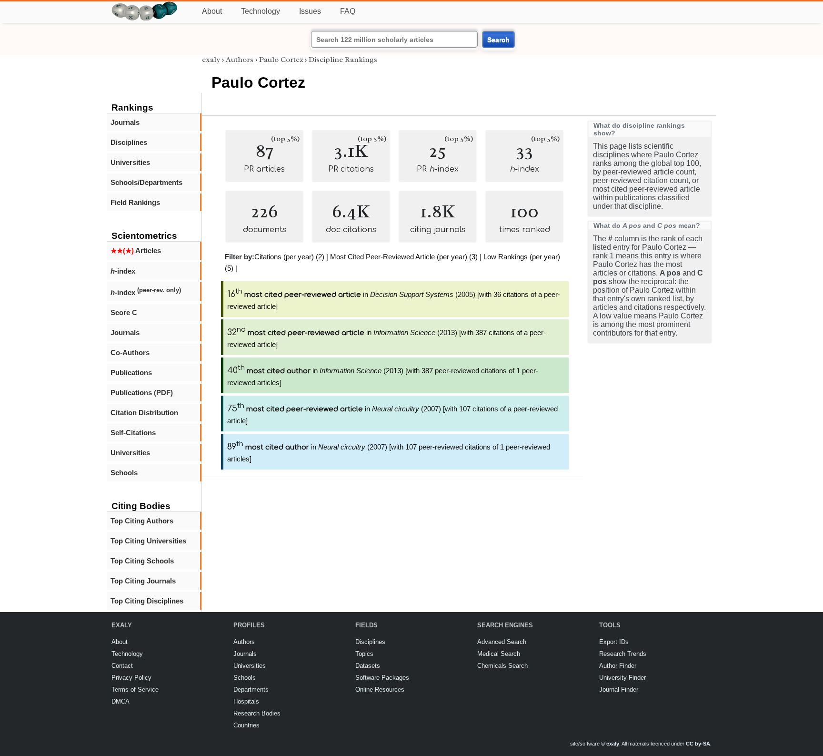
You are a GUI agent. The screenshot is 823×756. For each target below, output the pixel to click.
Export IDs (614, 641)
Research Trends (622, 653)
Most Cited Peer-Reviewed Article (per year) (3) (404, 257)
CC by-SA (698, 743)
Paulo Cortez (281, 59)
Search (498, 39)
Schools (124, 473)
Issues (310, 11)
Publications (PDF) (141, 392)
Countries (246, 725)
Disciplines (128, 142)
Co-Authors (130, 352)
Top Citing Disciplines (146, 601)
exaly (211, 59)
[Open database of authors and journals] (145, 5)
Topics (364, 653)
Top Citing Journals (143, 581)
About (212, 11)
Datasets (367, 665)
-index (122, 271)
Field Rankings (135, 202)
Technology (260, 11)
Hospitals (246, 701)
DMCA (120, 701)
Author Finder (617, 665)
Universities (130, 162)
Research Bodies (257, 713)
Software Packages (382, 677)
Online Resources (379, 689)
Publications (131, 372)
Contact (122, 665)
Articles (135, 250)
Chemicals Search (502, 665)
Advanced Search (501, 641)
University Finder (622, 677)
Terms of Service (135, 689)
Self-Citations (133, 433)
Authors (239, 59)
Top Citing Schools (142, 561)
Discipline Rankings (343, 59)
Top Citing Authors (141, 521)
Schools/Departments (146, 182)
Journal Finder (618, 689)
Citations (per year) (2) (289, 257)
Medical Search (498, 653)
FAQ (347, 11)
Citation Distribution (144, 413)
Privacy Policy (131, 677)
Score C (123, 312)
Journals (125, 122)
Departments (251, 689)
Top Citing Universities (148, 541)
